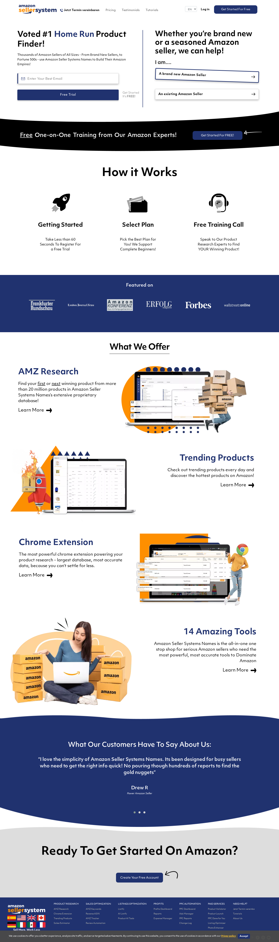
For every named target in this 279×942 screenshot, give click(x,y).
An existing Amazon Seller (180, 94)
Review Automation (95, 923)
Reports (158, 914)
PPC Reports (185, 918)
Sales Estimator (62, 923)
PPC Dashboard (187, 909)
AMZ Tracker (92, 918)
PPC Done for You (216, 918)
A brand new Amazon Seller (182, 75)
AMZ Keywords (93, 909)
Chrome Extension (63, 914)
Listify (121, 909)
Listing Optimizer (216, 923)
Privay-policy (228, 936)
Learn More (31, 410)
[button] (134, 812)
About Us (237, 918)
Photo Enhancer (216, 928)
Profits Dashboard (163, 909)
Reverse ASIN (93, 914)
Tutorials (152, 10)
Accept (244, 936)
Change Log (185, 923)
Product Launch (215, 914)
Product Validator (217, 909)
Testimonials (131, 10)
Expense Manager (163, 918)
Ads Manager (186, 914)
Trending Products (63, 918)
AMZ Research (61, 909)
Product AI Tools (126, 918)
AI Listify (122, 914)
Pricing (111, 10)
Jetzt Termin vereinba (244, 909)
